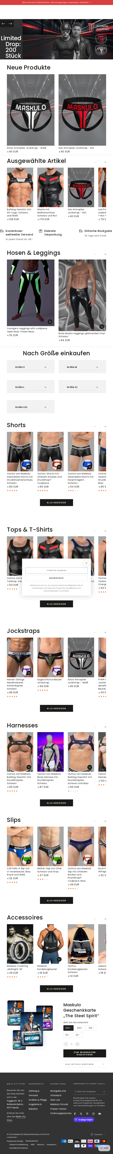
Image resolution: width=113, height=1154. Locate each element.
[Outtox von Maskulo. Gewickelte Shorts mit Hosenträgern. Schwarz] (81, 451)
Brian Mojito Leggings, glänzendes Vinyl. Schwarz (82, 335)
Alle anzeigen (56, 502)
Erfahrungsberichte (61, 1113)
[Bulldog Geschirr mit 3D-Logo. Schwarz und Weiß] (20, 187)
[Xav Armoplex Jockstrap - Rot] (82, 110)
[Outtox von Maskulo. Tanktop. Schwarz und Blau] (81, 556)
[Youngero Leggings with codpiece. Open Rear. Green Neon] (30, 293)
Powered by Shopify (15, 1141)
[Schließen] (87, 563)
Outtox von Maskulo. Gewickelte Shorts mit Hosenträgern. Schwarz (81, 478)
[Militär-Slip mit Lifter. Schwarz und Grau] (50, 846)
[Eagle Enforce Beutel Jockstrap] (50, 657)
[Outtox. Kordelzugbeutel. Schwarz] (81, 944)
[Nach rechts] (103, 162)
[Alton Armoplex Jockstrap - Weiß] (30, 110)
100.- (92, 1029)
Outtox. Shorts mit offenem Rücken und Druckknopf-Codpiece (49, 478)
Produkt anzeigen (28, 202)
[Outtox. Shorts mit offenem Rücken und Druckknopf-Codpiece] (50, 451)
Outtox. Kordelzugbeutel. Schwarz (78, 969)
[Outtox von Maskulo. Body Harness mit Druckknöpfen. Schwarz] (50, 752)
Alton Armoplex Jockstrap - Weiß (26, 148)
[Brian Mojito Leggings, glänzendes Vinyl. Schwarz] (82, 295)
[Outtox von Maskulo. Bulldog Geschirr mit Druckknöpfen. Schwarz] (20, 752)
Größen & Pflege (38, 1099)
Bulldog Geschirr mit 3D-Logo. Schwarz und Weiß (19, 212)
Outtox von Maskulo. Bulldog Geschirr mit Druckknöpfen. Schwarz (19, 778)
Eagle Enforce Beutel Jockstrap (49, 681)
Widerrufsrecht (32, 1141)
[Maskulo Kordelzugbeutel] (50, 944)
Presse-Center (58, 1108)
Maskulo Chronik (59, 1104)
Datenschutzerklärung (19, 1144)
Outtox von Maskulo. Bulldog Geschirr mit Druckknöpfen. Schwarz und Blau (80, 778)
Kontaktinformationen (19, 1148)
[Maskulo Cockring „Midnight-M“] (20, 944)
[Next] (10, 23)
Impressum (51, 1144)
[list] (56, 235)
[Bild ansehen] (68, 39)
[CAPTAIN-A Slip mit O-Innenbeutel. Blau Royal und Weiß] (20, 846)
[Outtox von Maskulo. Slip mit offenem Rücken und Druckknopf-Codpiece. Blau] (81, 846)
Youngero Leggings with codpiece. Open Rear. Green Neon (27, 330)
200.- (81, 1029)
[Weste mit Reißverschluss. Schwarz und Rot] (50, 187)
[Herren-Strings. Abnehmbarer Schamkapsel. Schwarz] (20, 657)
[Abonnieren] (104, 1091)
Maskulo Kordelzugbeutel (47, 967)
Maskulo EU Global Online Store (26, 1134)
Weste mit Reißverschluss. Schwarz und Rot (47, 212)
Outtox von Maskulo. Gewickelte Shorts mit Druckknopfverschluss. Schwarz (20, 478)
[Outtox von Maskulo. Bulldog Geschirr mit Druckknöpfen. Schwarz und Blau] (81, 752)
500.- (69, 1029)
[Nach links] (97, 162)
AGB (32, 1144)
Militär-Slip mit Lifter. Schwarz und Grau (49, 870)
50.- (68, 1036)
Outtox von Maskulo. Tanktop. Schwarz (19, 580)
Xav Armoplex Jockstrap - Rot (76, 148)
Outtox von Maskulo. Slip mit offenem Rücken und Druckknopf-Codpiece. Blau (80, 874)
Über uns (55, 1099)
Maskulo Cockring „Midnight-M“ (17, 967)
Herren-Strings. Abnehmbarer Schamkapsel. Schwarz (16, 684)
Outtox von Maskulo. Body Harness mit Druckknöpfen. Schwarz (49, 778)
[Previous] (3, 23)
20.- (79, 1036)
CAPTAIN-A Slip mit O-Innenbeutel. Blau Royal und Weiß (19, 871)
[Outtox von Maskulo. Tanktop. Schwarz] (20, 556)
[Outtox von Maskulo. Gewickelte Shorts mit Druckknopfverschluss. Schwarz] (20, 451)
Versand (40, 1144)
